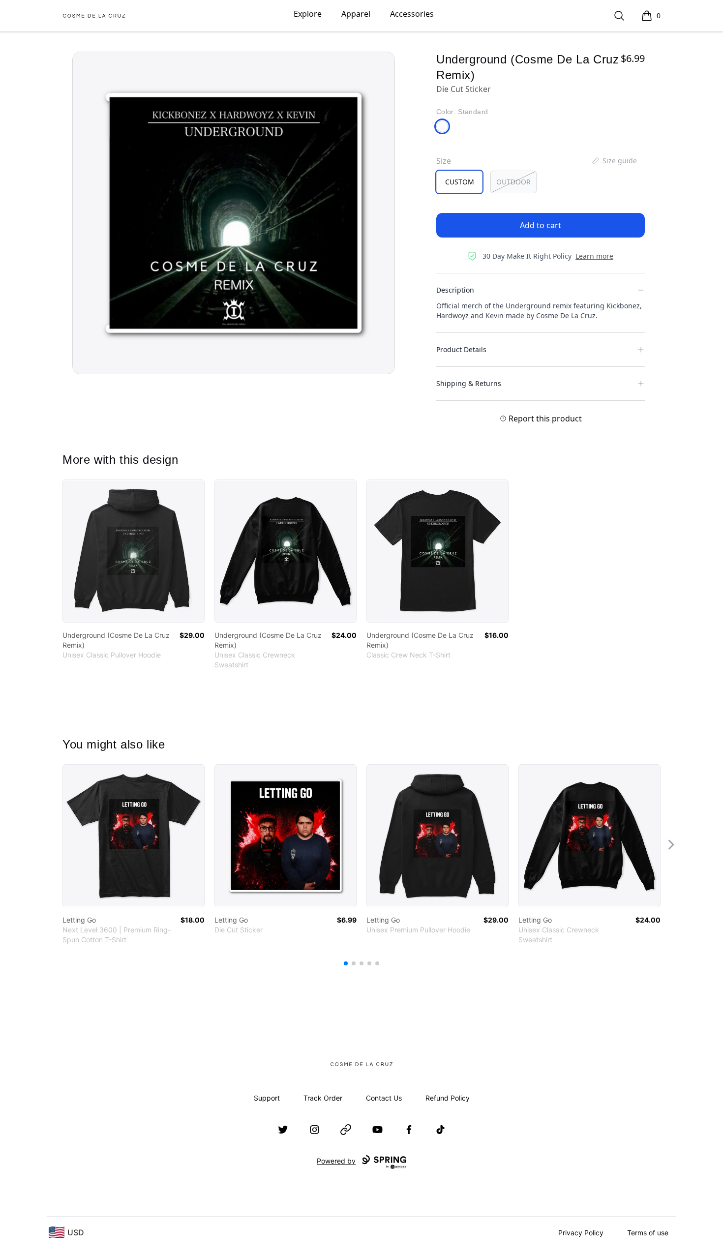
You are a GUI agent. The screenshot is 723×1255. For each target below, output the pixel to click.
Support (267, 1098)
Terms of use (647, 1232)
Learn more (594, 256)
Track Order (322, 1098)
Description (455, 290)
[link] (133, 551)
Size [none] (443, 160)
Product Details (461, 349)
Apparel (355, 13)
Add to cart (540, 225)
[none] (614, 161)
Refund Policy (447, 1098)
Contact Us (384, 1098)
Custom (459, 181)
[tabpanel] (233, 213)
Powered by (336, 1161)
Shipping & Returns (468, 383)
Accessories (412, 13)
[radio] (459, 182)
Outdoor (513, 181)
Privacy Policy (580, 1232)
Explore (308, 13)
